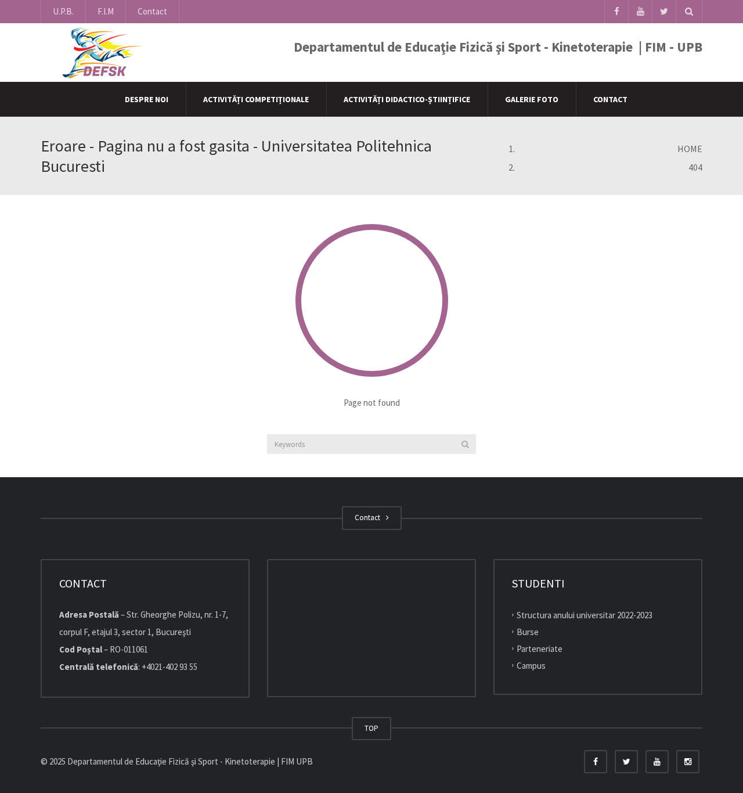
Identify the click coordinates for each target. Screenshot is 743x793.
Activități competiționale (256, 99)
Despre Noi (146, 99)
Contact (152, 11)
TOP (371, 728)
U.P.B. (63, 11)
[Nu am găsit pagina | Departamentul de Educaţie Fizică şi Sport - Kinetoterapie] (99, 51)
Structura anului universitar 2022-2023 (584, 615)
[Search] (465, 444)
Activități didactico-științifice (407, 99)
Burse (528, 631)
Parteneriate (539, 648)
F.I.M (106, 11)
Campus (531, 665)
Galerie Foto (531, 99)
